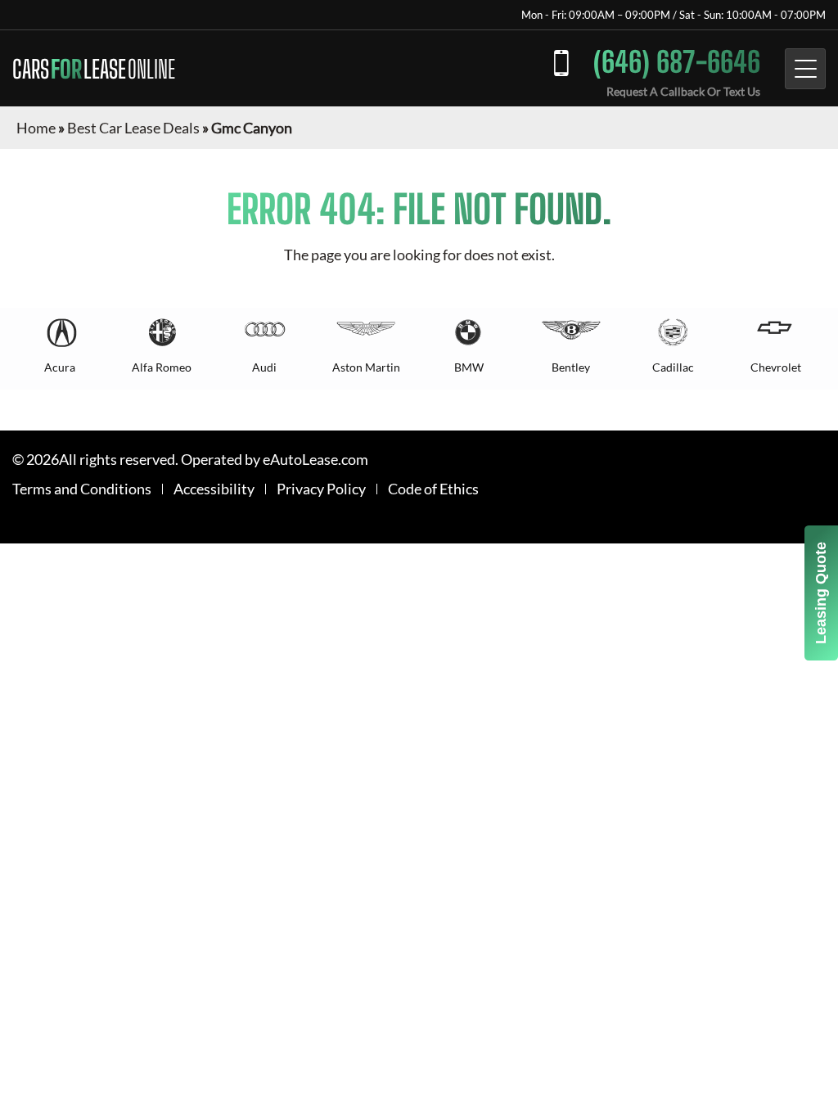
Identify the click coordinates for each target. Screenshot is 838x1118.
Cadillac (673, 367)
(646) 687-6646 (676, 62)
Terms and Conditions (81, 489)
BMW (469, 367)
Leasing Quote (821, 593)
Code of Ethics (433, 489)
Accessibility (214, 489)
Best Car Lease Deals (133, 128)
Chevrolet (775, 367)
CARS (93, 68)
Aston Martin (366, 367)
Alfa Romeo (161, 367)
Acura (59, 367)
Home (36, 128)
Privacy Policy (321, 489)
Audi (264, 367)
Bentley (571, 367)
